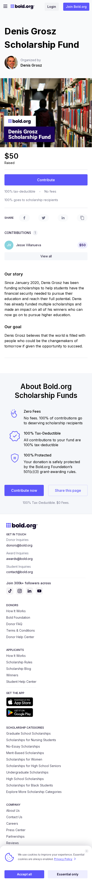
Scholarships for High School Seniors (33, 766)
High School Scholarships (25, 779)
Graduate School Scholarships (28, 733)
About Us (13, 810)
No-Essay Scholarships (23, 746)
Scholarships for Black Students (29, 785)
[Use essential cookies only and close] (86, 851)
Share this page (68, 490)
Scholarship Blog (18, 669)
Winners (12, 675)
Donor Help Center (20, 637)
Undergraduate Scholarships (27, 772)
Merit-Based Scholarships (25, 753)
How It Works (16, 611)
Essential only (67, 874)
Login (51, 6)
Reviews (12, 843)
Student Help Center (21, 681)
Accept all (24, 874)
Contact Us (14, 817)
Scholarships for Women (24, 759)
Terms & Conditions (20, 630)
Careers (12, 823)
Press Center (15, 830)
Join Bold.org (76, 6)
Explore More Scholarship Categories (34, 792)
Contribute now (24, 490)
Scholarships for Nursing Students (31, 740)
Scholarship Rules (19, 662)
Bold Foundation (18, 617)
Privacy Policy (63, 859)
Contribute (46, 180)
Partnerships (15, 836)
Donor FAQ (14, 624)
